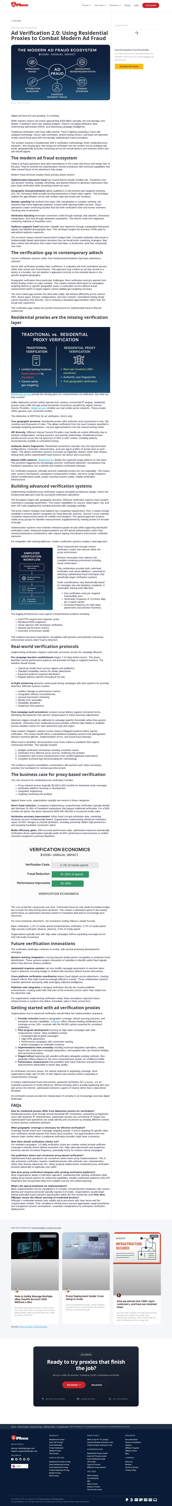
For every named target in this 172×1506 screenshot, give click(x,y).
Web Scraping (92, 1475)
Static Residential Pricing (59, 1464)
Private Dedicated (56, 1448)
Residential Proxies (56, 1439)
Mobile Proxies (55, 1451)
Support (128, 1445)
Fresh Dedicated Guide (96, 1459)
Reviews (128, 1464)
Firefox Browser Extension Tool (99, 1445)
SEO (88, 1481)
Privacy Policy (130, 1470)
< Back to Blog (16, 21)
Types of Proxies (93, 1464)
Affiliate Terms (131, 1451)
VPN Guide (91, 1462)
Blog (127, 1454)
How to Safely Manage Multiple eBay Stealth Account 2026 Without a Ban (33, 1299)
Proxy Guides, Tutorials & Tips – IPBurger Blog (36, 1426)
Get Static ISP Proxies (129, 66)
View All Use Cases (94, 1489)
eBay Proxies (92, 1484)
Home (13, 1426)
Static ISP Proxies (56, 1442)
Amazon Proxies (93, 1487)
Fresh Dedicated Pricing (58, 1467)
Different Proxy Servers (96, 1467)
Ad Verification (93, 1478)
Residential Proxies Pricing (59, 1462)
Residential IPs (46, 460)
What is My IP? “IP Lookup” (98, 1439)
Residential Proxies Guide (97, 1453)
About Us (129, 1462)
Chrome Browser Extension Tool (100, 1442)
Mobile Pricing (55, 1473)
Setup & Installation (133, 1442)
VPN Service (54, 1454)
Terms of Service (131, 1467)
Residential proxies (21, 394)
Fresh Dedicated (55, 1445)
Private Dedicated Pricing (59, 1470)
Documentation (131, 1439)
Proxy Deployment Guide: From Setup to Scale (85, 1297)
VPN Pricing (54, 1476)
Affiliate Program (132, 1448)
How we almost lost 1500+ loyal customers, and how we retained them (137, 1304)
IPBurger (55, 1021)
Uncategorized (31, 27)
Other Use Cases (17, 27)
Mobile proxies (38, 408)
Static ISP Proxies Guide (96, 1456)
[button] (86, 1354)
